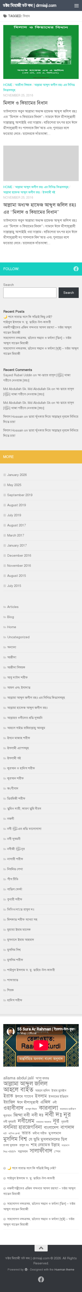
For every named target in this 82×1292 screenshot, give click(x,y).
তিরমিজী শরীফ (16, 798)
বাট (5, 1133)
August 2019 (16, 505)
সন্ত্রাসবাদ (23, 1151)
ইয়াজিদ (9, 1102)
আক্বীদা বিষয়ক (23, 85)
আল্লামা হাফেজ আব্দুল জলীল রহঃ (21, 192)
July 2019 (14, 515)
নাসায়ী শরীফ (15, 859)
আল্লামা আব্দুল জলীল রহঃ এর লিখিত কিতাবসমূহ (41, 187)
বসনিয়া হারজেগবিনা (22, 1127)
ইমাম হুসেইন (59, 1090)
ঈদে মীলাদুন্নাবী (27, 1102)
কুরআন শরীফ (15, 778)
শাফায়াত (12, 980)
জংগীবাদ (12, 788)
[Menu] (76, 5)
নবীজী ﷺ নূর (16, 849)
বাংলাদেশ (51, 1127)
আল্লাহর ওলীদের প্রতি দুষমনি (24, 718)
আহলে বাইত (18, 1089)
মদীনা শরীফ (40, 1133)
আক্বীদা (11, 657)
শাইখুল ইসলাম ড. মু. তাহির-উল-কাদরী (27, 322)
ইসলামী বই (49, 192)
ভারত (26, 1132)
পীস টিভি (12, 879)
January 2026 (17, 475)
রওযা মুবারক (10, 1145)
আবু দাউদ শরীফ (17, 677)
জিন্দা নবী (22, 1115)
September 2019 (19, 495)
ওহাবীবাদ (13, 1108)
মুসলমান (55, 1133)
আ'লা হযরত (42, 1078)
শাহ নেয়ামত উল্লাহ (45, 1144)
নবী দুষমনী (14, 839)
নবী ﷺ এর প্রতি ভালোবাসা (24, 829)
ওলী (54, 1102)
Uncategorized (18, 637)
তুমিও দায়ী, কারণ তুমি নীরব (24, 809)
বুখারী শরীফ (14, 899)
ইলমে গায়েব (24, 1096)
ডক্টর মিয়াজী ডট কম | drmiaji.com (29, 5)
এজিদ (45, 1102)
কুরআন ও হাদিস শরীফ (21, 768)
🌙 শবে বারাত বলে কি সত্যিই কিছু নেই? (27, 317)
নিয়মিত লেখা (15, 869)
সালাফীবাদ (41, 1150)
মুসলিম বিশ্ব (14, 950)
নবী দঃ (37, 1115)
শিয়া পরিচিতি (9, 1151)
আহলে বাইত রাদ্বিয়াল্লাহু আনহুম (26, 728)
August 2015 (16, 576)
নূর (56, 1121)
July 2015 (14, 586)
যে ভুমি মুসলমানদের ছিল (48, 1139)
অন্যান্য (11, 647)
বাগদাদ (67, 1127)
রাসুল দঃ (24, 1145)
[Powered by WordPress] (25, 1269)
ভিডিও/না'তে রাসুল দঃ (20, 909)
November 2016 (19, 566)
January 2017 (17, 545)
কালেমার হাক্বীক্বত (68, 1109)
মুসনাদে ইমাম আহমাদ (20, 940)
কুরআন (7, 1115)
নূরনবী (65, 1122)
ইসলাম (41, 1096)
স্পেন (57, 1151)
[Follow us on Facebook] (76, 268)
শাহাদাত (66, 1145)
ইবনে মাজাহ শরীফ (18, 738)
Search (8, 285)
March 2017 (15, 535)
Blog (10, 617)
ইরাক (8, 1096)
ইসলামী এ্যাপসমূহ (18, 748)
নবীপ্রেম (26, 1121)
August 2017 (16, 525)
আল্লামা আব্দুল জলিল (25, 1083)
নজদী (10, 819)
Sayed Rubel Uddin (17, 375)
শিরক (10, 990)
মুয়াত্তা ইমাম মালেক (19, 930)
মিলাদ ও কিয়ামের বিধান (25, 103)
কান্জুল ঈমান (31, 1109)
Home (7, 85)
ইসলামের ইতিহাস (58, 1096)
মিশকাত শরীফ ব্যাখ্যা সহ (22, 919)
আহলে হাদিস (42, 1090)
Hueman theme (64, 1269)
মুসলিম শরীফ (15, 960)
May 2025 (14, 485)
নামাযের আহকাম (43, 1122)
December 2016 (19, 556)
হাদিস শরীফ (14, 1000)
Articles (13, 607)
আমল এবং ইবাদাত (18, 688)
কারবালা (48, 1107)
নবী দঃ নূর (58, 1114)
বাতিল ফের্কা (14, 889)
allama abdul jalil (18, 1077)
